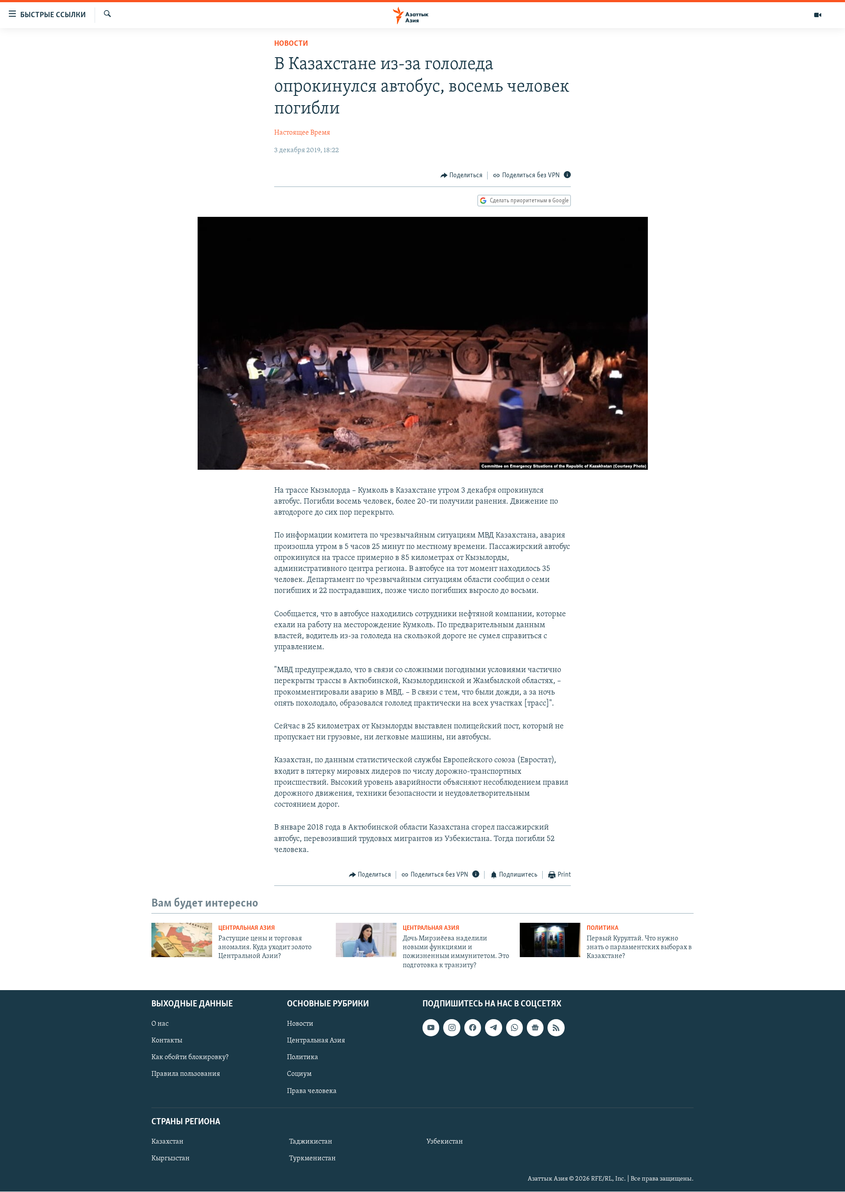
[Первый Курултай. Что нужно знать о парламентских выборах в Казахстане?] (550, 940)
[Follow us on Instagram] (451, 1027)
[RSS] (555, 1027)
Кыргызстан (170, 1158)
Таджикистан (310, 1141)
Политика (602, 928)
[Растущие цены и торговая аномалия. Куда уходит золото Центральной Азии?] (181, 940)
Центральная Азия (246, 928)
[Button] (462, 175)
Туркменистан (312, 1158)
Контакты (166, 1040)
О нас (160, 1023)
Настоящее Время (302, 132)
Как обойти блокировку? (189, 1057)
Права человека (312, 1091)
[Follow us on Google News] (535, 1027)
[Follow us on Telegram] (493, 1027)
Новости (291, 44)
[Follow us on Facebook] (472, 1027)
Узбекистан (444, 1141)
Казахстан (167, 1141)
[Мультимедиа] (818, 15)
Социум (299, 1074)
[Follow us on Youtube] (430, 1027)
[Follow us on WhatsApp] (514, 1027)
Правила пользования (185, 1074)
